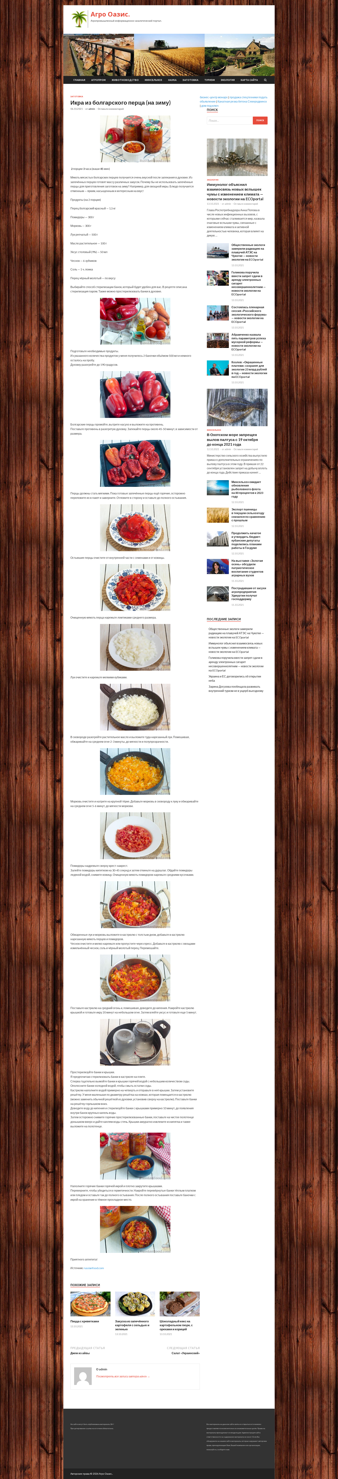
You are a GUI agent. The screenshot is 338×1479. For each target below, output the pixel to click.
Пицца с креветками (84, 1321)
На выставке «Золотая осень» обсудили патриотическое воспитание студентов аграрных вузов (247, 568)
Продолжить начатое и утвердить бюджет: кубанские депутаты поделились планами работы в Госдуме (246, 540)
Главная (79, 80)
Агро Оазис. (110, 14)
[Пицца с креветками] (90, 1317)
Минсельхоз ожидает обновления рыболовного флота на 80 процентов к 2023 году (247, 489)
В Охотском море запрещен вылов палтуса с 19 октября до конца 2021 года (232, 439)
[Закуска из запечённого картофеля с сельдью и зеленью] (135, 1317)
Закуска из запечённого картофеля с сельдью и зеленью (132, 1325)
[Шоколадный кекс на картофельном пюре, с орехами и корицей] (180, 1317)
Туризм (209, 80)
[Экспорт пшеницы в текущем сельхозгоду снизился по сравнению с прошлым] (218, 521)
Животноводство (125, 80)
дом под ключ (209, 105)
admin (91, 108)
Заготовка (190, 80)
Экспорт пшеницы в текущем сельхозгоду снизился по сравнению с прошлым (248, 515)
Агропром (98, 80)
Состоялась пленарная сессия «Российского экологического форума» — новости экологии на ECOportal (249, 314)
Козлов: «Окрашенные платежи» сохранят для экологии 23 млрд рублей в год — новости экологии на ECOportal (249, 369)
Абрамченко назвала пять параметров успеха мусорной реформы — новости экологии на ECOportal (248, 342)
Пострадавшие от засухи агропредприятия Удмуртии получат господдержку (248, 593)
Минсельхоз (153, 80)
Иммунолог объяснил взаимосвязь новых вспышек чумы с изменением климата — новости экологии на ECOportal (235, 647)
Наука (172, 80)
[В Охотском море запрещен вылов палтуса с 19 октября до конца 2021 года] (237, 426)
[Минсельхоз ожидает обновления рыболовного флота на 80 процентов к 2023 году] (218, 494)
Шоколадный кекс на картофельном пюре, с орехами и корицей (176, 1325)
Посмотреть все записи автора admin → (123, 1376)
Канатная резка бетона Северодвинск (242, 101)
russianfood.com (94, 1268)
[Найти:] (237, 120)
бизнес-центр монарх (214, 97)
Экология (228, 80)
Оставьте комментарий (111, 108)
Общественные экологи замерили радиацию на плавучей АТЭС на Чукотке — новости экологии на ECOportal (248, 252)
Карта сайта (249, 80)
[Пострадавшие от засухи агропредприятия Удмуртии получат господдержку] (218, 600)
